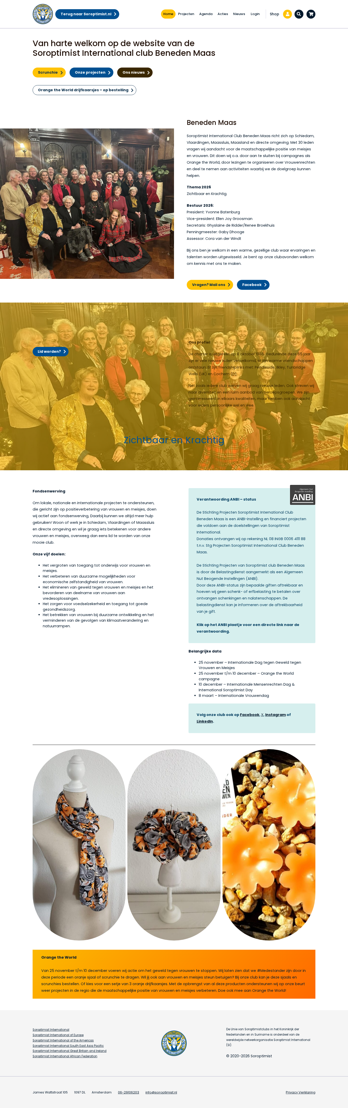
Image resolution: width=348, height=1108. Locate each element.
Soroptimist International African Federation (65, 1056)
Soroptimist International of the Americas (63, 1040)
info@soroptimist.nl (161, 1092)
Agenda (205, 13)
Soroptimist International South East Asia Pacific (68, 1046)
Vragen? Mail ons (208, 284)
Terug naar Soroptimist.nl (86, 14)
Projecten (186, 13)
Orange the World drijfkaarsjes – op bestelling (83, 90)
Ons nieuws (134, 72)
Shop (274, 14)
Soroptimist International (51, 1030)
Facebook (252, 284)
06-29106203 (128, 1092)
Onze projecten (90, 72)
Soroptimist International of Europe (58, 1035)
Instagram (275, 714)
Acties (223, 13)
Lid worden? (49, 351)
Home (168, 13)
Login (255, 13)
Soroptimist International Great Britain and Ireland (69, 1051)
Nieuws (239, 13)
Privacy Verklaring (300, 1092)
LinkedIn (205, 721)
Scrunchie (48, 72)
